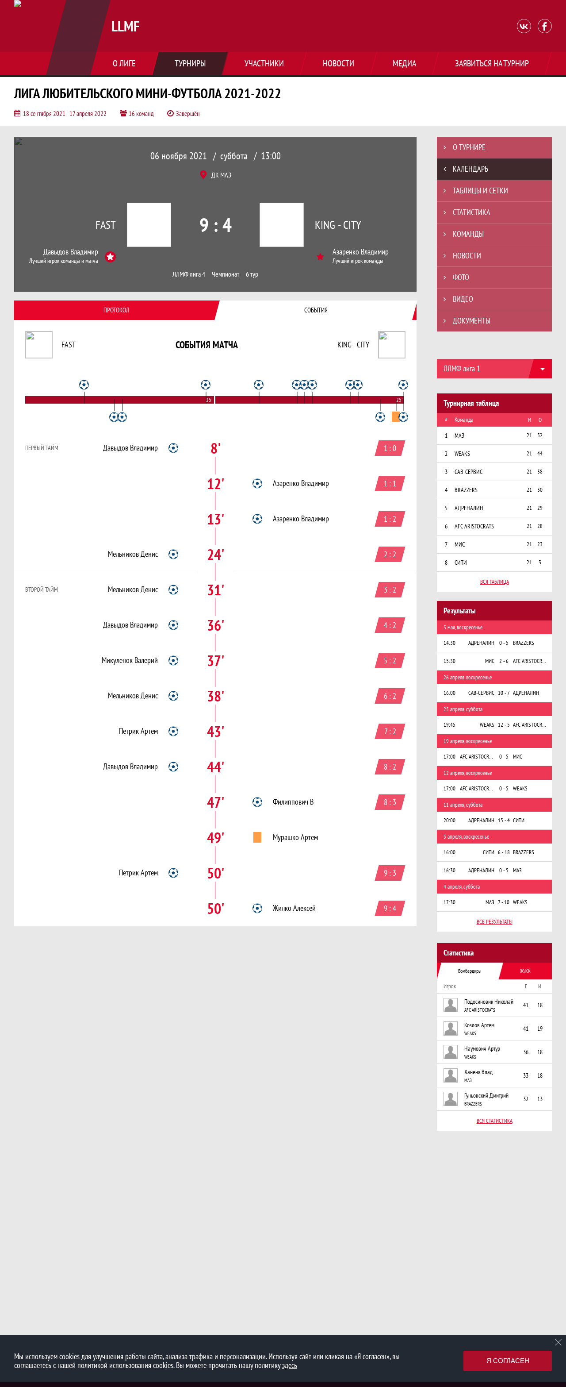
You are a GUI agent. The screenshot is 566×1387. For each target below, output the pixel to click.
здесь (289, 1365)
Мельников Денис (133, 554)
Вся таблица (494, 582)
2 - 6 (504, 661)
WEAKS (470, 1033)
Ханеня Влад (478, 1071)
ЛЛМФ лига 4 (188, 274)
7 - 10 (503, 902)
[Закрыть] (558, 1342)
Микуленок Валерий (130, 660)
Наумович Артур (482, 1048)
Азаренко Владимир (361, 252)
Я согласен (507, 1360)
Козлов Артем (479, 1025)
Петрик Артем (138, 731)
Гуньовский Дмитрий (486, 1095)
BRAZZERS (473, 1104)
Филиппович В (293, 802)
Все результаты (494, 921)
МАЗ (468, 1080)
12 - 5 (504, 724)
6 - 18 (504, 852)
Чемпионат (225, 274)
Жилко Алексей (294, 908)
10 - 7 (504, 693)
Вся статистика (494, 1121)
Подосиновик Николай (488, 1001)
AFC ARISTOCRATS (479, 1010)
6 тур (252, 274)
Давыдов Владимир (70, 252)
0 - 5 (504, 643)
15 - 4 (504, 820)
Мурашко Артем (295, 837)
